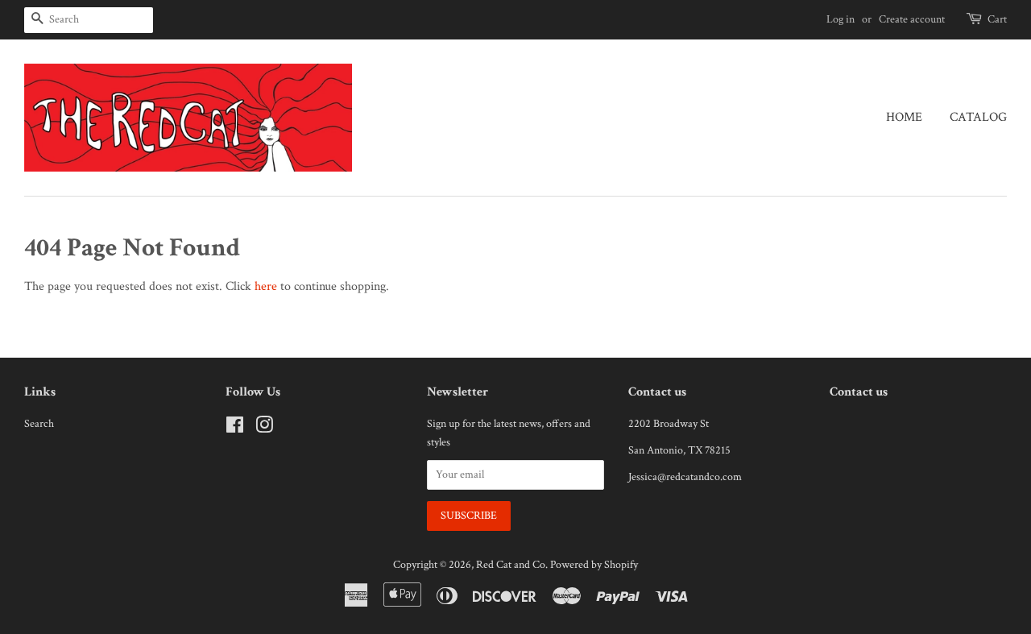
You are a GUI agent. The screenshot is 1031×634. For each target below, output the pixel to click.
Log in (840, 19)
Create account (912, 19)
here (266, 286)
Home (904, 117)
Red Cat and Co (510, 564)
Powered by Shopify (594, 564)
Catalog (978, 117)
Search (39, 423)
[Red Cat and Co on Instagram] (264, 428)
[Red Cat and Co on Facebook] (235, 428)
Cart (997, 19)
